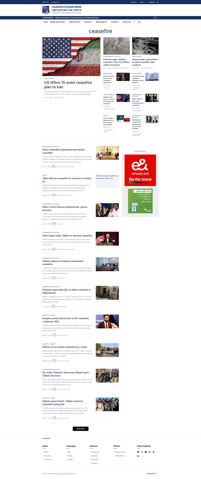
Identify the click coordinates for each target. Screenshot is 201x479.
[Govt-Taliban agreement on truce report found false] (123, 119)
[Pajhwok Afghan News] (61, 10)
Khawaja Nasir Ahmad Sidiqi (65, 166)
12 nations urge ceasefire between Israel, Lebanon (138, 79)
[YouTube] (146, 452)
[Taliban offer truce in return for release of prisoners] (123, 98)
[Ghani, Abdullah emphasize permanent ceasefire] (107, 153)
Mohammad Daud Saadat (65, 195)
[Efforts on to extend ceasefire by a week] (107, 350)
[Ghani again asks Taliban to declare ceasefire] (107, 239)
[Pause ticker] (155, 18)
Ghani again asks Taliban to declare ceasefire (67, 235)
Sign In (142, 2)
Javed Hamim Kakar (63, 361)
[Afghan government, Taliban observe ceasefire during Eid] (107, 404)
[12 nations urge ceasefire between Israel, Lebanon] (152, 77)
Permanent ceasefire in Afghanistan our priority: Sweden (137, 124)
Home (46, 22)
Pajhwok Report (61, 306)
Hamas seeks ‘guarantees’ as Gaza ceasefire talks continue (145, 62)
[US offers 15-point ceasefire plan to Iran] (71, 56)
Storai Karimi (61, 278)
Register (152, 2)
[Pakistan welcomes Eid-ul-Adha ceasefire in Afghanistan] (107, 293)
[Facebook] (138, 452)
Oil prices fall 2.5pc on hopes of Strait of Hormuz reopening (76, 18)
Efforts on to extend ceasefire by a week (64, 347)
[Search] (158, 2)
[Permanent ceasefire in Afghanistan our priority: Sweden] (152, 119)
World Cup (127, 22)
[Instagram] (150, 452)
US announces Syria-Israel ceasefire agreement (108, 79)
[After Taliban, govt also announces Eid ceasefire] (152, 98)
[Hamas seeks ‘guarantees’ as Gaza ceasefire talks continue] (145, 46)
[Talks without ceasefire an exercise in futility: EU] (107, 181)
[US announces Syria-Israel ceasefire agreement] (123, 77)
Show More (81, 429)
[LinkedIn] (138, 456)
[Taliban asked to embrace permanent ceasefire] (107, 264)
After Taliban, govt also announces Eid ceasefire (137, 102)
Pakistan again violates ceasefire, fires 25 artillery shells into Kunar (116, 62)
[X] (142, 452)
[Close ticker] (158, 18)
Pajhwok (59, 224)
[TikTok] (153, 452)
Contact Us (55, 2)
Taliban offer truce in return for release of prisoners (108, 100)
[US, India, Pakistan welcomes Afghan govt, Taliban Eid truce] (107, 376)
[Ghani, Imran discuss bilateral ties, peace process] (107, 210)
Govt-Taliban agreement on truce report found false (108, 121)
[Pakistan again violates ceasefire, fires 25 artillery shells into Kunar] (116, 46)
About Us (45, 2)
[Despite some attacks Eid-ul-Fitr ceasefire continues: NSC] (107, 321)
